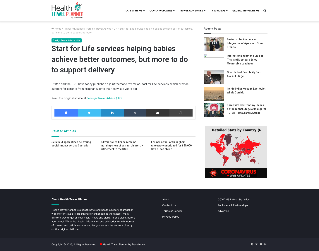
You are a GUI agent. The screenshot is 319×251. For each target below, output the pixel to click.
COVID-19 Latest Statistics (234, 199)
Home (57, 28)
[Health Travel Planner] (77, 10)
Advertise (223, 210)
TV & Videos (217, 10)
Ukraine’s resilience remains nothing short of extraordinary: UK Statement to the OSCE (122, 146)
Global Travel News (245, 10)
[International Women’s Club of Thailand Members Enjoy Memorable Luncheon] (214, 61)
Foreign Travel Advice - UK (101, 28)
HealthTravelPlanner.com (91, 213)
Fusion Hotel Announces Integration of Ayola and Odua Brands (245, 43)
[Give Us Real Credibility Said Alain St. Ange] (214, 77)
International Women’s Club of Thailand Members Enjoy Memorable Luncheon (245, 59)
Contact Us (169, 205)
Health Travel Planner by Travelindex (124, 244)
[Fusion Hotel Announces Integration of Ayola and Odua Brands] (214, 44)
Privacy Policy (170, 216)
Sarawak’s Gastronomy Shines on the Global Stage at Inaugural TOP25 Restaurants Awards (246, 109)
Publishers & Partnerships (233, 205)
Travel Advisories (191, 10)
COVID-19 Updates (161, 10)
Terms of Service (172, 210)
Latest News (134, 10)
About (165, 199)
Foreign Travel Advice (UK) (104, 98)
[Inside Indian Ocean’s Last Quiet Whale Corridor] (214, 94)
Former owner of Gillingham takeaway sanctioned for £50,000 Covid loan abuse (171, 146)
